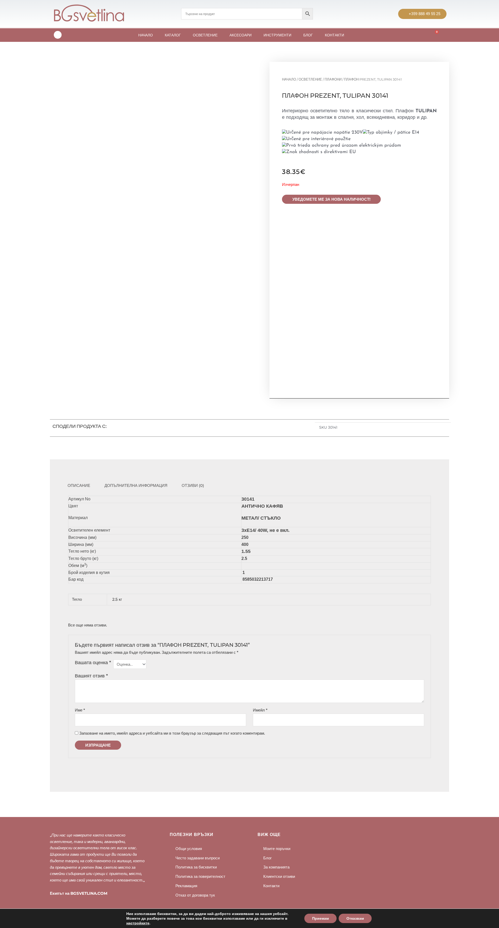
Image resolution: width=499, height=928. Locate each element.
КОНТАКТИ (334, 35)
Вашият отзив (91, 676)
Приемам (320, 918)
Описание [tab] (79, 485)
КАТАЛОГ (173, 35)
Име (80, 710)
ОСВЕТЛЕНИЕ (205, 35)
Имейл (260, 710)
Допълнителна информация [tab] (135, 485)
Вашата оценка (93, 662)
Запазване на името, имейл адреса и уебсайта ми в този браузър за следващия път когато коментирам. (172, 733)
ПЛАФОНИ (333, 79)
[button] (238, 428)
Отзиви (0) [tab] (193, 485)
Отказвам (355, 918)
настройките (137, 923)
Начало (289, 79)
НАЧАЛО (145, 35)
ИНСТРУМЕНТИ (277, 35)
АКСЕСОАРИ (240, 35)
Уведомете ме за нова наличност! (331, 199)
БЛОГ (308, 35)
